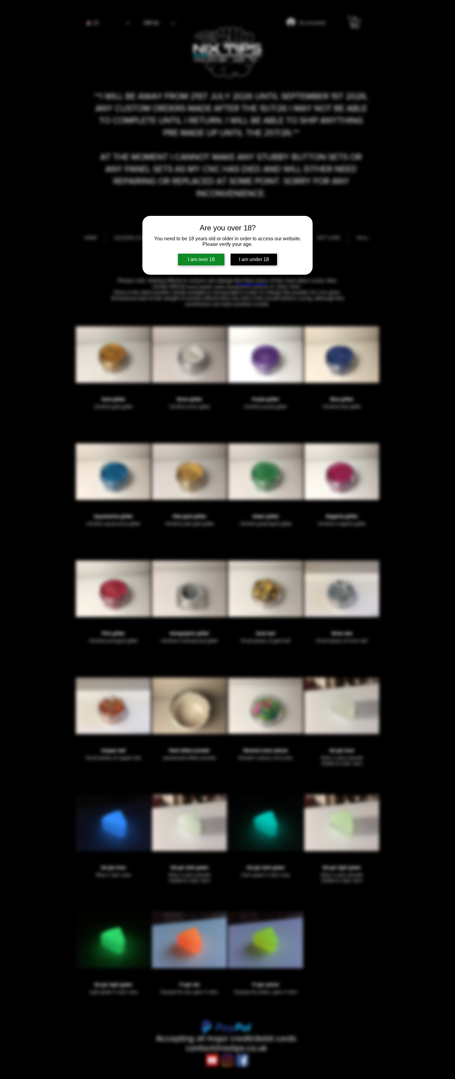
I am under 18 (254, 259)
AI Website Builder (251, 284)
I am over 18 (201, 259)
